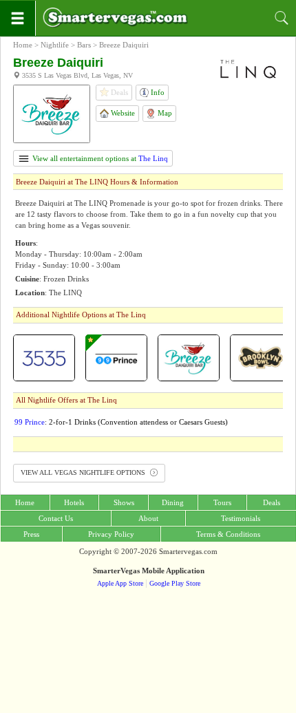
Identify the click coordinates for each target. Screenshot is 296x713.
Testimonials (240, 518)
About (148, 518)
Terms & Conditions (228, 534)
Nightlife (55, 45)
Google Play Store (174, 583)
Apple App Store (120, 583)
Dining (173, 502)
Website (122, 113)
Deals (271, 502)
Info (157, 92)
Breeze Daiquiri (124, 45)
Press (31, 534)
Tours (222, 502)
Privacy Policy (111, 534)
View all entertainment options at (99, 158)
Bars (84, 45)
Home (22, 45)
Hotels (74, 502)
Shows (124, 502)
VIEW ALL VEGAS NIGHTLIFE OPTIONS (84, 472)
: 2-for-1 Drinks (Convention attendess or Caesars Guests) (121, 422)
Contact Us (56, 518)
